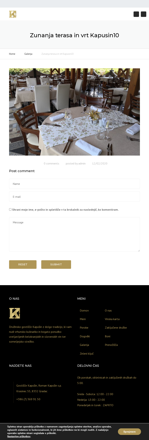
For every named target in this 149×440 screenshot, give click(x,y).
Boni (107, 336)
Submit (56, 264)
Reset (22, 264)
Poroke (84, 327)
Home (12, 53)
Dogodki (85, 336)
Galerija (28, 53)
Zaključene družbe (116, 327)
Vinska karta (112, 319)
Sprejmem (129, 431)
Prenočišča (111, 345)
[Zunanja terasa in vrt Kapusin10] (74, 113)
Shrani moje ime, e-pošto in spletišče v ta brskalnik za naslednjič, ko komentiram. (65, 209)
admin (82, 163)
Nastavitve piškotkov (18, 436)
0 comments (51, 163)
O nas (108, 310)
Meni (83, 319)
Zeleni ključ (87, 353)
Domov (84, 310)
